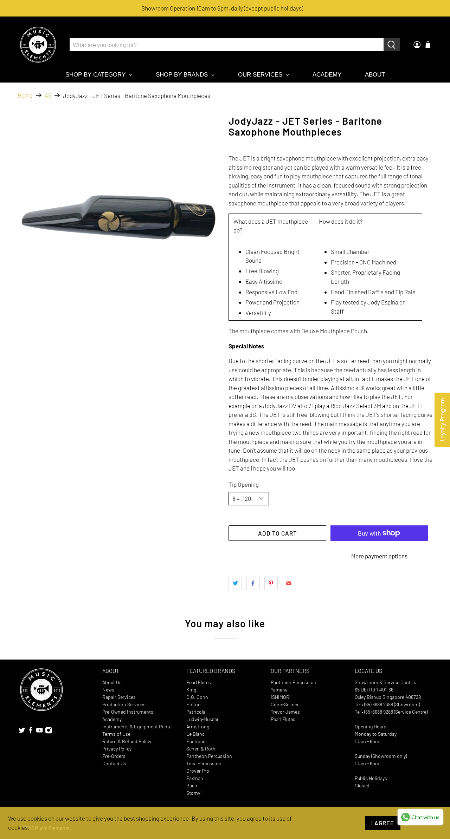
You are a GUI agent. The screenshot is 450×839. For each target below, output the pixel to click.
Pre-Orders (114, 756)
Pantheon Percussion (209, 756)
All (48, 95)
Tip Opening (244, 484)
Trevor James (285, 712)
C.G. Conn (197, 697)
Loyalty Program (442, 419)
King (191, 690)
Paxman (194, 778)
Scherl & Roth (201, 749)
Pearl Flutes (198, 682)
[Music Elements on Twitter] (21, 732)
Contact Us (114, 763)
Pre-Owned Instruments (127, 712)
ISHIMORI (281, 697)
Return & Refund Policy (126, 741)
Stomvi (194, 793)
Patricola (195, 712)
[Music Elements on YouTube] (39, 732)
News (108, 690)
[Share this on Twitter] (235, 583)
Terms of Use (116, 734)
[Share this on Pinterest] (271, 583)
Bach (191, 785)
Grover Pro (197, 771)
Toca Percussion (203, 763)
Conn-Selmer (285, 704)
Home (25, 95)
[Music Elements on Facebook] (30, 732)
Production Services (124, 704)
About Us (112, 682)
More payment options (379, 555)
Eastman (196, 741)
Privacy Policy (116, 749)
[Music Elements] (38, 44)
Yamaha (279, 690)
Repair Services (119, 697)
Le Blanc (195, 734)
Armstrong (197, 726)
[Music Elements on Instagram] (48, 732)
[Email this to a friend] (288, 583)
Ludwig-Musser (202, 719)
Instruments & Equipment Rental (137, 726)
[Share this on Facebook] (253, 583)
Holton (193, 704)
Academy (112, 719)
